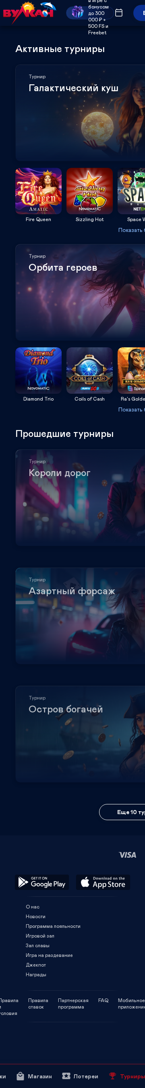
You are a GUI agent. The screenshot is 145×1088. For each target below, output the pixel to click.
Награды (36, 974)
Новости (36, 916)
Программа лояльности (53, 926)
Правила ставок (38, 1000)
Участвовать (39, 211)
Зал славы (38, 945)
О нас (32, 906)
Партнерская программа (73, 1000)
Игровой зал (40, 935)
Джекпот (36, 964)
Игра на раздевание (49, 955)
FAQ (103, 1000)
